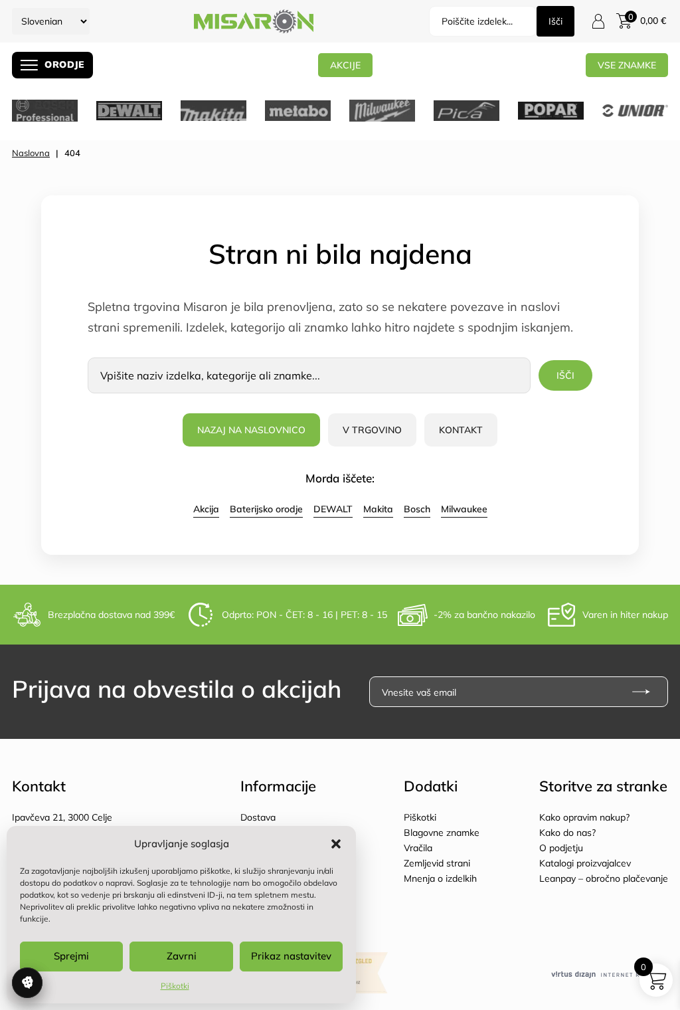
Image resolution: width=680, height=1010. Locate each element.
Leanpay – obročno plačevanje (603, 878)
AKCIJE (345, 64)
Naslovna (31, 153)
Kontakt (461, 430)
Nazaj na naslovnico (251, 430)
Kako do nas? (567, 833)
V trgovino (372, 430)
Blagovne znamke (441, 833)
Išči (555, 21)
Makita (378, 509)
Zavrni (182, 956)
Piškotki (175, 986)
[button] (336, 844)
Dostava (258, 817)
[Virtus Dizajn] (609, 975)
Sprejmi (71, 956)
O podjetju (561, 848)
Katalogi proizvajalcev (585, 863)
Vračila (418, 848)
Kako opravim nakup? (584, 817)
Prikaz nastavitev (291, 956)
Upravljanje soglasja (27, 982)
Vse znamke (627, 64)
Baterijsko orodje (266, 509)
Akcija (206, 509)
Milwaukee (464, 509)
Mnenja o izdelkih (440, 878)
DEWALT (333, 509)
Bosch (417, 509)
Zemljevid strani (437, 863)
